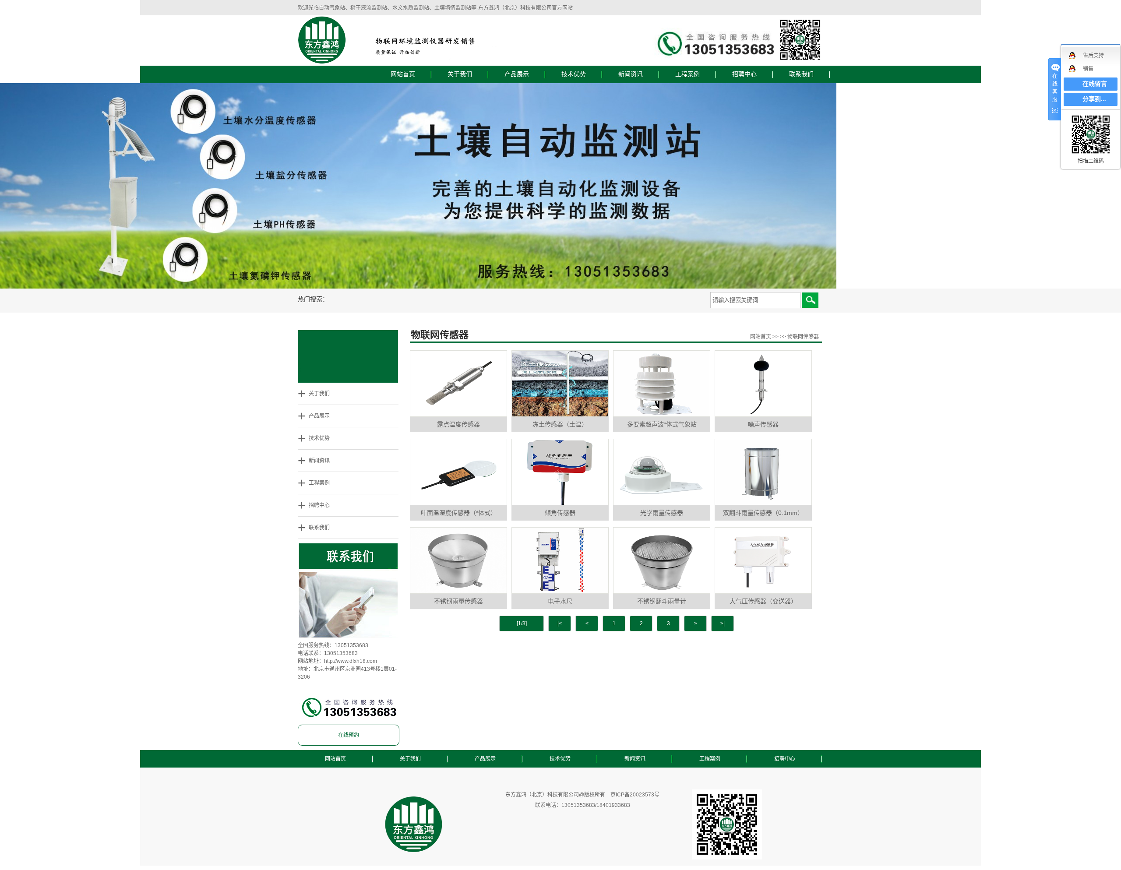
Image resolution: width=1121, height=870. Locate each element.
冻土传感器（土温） (560, 424)
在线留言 (1094, 84)
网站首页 (403, 74)
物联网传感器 (803, 337)
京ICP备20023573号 (634, 795)
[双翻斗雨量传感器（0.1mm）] (763, 472)
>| (722, 623)
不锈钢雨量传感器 (458, 601)
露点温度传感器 (458, 424)
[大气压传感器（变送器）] (763, 560)
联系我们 (801, 74)
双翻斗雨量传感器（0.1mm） (763, 512)
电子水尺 (560, 601)
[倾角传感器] (560, 472)
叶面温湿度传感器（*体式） (459, 512)
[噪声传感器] (763, 383)
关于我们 (460, 74)
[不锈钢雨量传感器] (458, 560)
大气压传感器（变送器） (763, 601)
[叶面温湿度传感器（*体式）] (458, 472)
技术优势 (573, 74)
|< (559, 623)
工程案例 (687, 74)
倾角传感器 (560, 512)
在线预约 (348, 735)
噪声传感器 (763, 424)
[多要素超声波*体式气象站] (661, 383)
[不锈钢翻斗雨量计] (661, 560)
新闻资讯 (630, 74)
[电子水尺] (560, 560)
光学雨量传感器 (661, 512)
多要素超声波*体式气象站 (662, 424)
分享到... (1094, 99)
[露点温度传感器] (458, 383)
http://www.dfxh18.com (350, 661)
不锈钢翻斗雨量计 (661, 601)
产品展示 (516, 74)
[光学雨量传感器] (661, 472)
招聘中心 (744, 74)
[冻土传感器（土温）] (560, 383)
